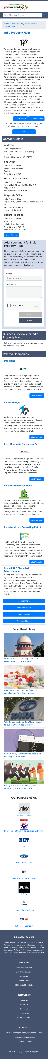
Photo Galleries (24, 981)
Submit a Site (24, 1013)
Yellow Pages (24, 976)
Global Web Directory (24, 972)
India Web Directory (24, 968)
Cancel (30, 315)
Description (11, 284)
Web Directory (17, 23)
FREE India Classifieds (24, 985)
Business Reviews (24, 1018)
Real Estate (32, 23)
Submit (30, 321)
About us (24, 1000)
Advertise (24, 1004)
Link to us (24, 1009)
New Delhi (10, 26)
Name (9, 274)
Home (6, 23)
